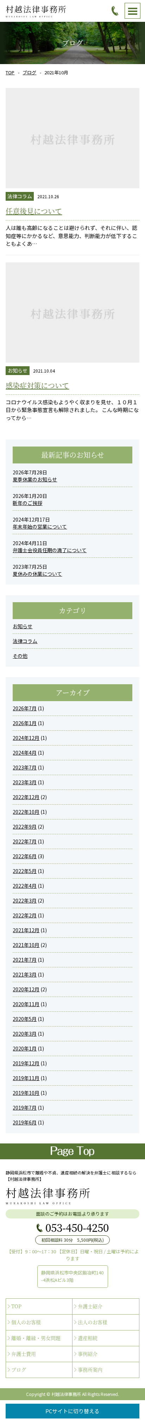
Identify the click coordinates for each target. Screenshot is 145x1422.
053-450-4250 (77, 1227)
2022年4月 (25, 885)
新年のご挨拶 (27, 502)
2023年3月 (25, 782)
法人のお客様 (92, 1322)
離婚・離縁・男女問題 (36, 1337)
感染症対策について (37, 385)
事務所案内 (90, 1369)
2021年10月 (26, 944)
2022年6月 (25, 856)
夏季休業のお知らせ (35, 479)
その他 (20, 655)
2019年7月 (25, 1107)
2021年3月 (25, 974)
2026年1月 (25, 722)
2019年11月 (26, 1077)
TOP (10, 72)
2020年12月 (26, 989)
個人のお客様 (26, 1322)
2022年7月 (25, 841)
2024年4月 (25, 752)
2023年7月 (25, 767)
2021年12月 (26, 930)
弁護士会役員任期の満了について (50, 550)
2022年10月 (26, 811)
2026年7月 (25, 708)
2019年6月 (25, 1122)
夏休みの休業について (37, 573)
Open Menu (132, 11)
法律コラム (25, 640)
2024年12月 (26, 737)
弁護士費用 (23, 1353)
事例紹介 (87, 1353)
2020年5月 (25, 1018)
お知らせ (22, 626)
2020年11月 (26, 1004)
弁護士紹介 (90, 1306)
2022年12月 (26, 796)
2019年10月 (26, 1092)
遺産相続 (87, 1337)
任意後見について (34, 211)
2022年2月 (25, 915)
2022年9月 (25, 826)
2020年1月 (25, 1048)
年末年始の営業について (40, 526)
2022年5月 (25, 870)
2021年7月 (25, 959)
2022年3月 (25, 900)
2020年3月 (25, 1033)
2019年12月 (26, 1063)
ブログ (29, 72)
